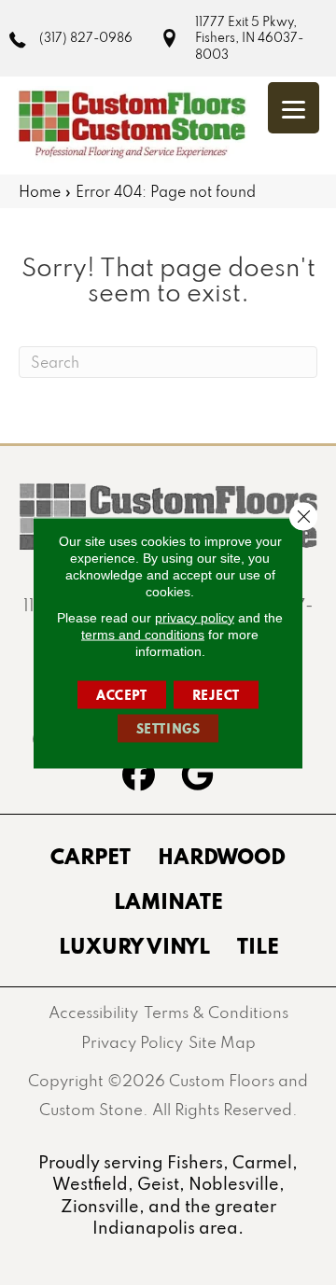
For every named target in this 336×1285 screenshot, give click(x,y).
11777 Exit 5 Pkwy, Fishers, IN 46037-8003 (249, 38)
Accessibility (93, 1012)
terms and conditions (142, 633)
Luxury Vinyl (134, 945)
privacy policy (194, 616)
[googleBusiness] (197, 777)
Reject (216, 694)
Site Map (222, 1042)
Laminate (168, 901)
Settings (168, 727)
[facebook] (138, 777)
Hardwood (222, 856)
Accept (121, 694)
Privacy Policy (132, 1042)
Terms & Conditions (216, 1012)
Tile (258, 945)
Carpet (90, 856)
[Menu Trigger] (293, 107)
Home (40, 191)
